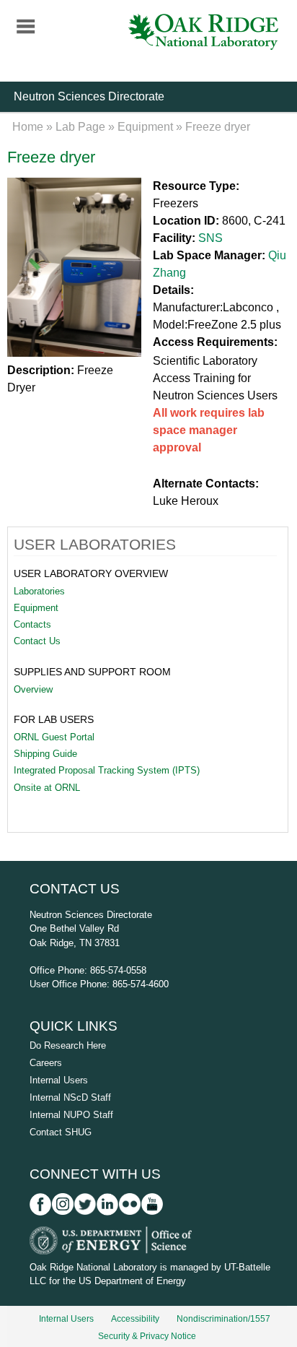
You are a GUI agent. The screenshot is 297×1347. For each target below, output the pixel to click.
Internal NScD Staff (70, 1097)
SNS (210, 238)
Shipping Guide (45, 753)
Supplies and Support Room (92, 671)
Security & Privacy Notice (147, 1336)
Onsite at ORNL (47, 787)
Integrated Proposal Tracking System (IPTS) (107, 770)
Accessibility (135, 1319)
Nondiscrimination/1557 (223, 1319)
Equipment (145, 127)
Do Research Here (68, 1045)
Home (27, 127)
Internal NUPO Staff (71, 1114)
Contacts (32, 624)
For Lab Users (54, 719)
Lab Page (80, 127)
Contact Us (37, 641)
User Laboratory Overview (91, 573)
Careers (46, 1062)
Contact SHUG (61, 1132)
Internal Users (59, 1080)
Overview (33, 689)
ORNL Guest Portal (54, 737)
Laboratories (39, 591)
